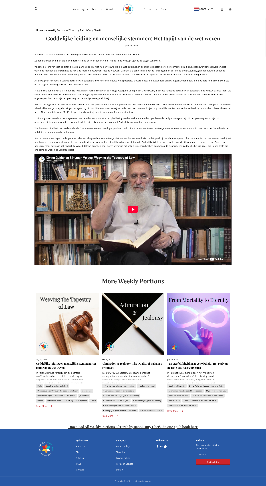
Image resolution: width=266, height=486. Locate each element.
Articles (80, 457)
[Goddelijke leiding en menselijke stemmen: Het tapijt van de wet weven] (67, 324)
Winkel (109, 9)
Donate (119, 469)
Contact (80, 469)
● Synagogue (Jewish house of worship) (119, 410)
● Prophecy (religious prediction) (147, 400)
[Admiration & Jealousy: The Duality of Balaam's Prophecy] (133, 324)
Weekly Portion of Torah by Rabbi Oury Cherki (74, 30)
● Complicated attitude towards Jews (118, 390)
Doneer (165, 9)
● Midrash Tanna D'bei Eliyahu (116, 400)
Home (39, 30)
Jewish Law (84, 395)
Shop (78, 452)
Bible (39, 386)
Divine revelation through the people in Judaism (57, 390)
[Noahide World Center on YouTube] (161, 446)
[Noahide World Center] (46, 450)
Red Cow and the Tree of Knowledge (207, 395)
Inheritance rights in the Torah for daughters (56, 395)
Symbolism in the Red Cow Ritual (182, 405)
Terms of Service (124, 463)
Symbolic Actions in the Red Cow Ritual (200, 400)
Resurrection (174, 400)
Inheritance (87, 390)
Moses (40, 400)
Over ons (148, 9)
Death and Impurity (177, 386)
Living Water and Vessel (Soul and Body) (206, 386)
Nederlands (206, 9)
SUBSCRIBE (213, 461)
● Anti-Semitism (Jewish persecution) (118, 386)
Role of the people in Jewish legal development (67, 400)
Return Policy (123, 446)
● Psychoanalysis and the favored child (119, 405)
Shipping (120, 452)
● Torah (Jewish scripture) (151, 410)
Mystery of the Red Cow (216, 390)
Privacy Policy (123, 457)
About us (80, 446)
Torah (93, 400)
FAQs (78, 463)
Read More (41, 406)
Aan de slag (79, 9)
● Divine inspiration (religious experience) (121, 395)
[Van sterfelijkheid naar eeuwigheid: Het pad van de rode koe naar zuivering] (198, 324)
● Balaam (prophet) (146, 386)
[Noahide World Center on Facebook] (157, 446)
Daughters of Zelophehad (57, 386)
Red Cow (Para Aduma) (178, 395)
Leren (95, 9)
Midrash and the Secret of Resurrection (185, 390)
